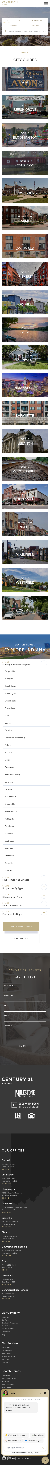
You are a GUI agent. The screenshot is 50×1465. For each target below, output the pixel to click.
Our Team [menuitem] (5, 1320)
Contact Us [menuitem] (6, 1332)
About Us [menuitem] (5, 1317)
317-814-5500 (6, 1255)
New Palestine (11, 811)
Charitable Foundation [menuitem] (10, 1323)
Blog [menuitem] (3, 1334)
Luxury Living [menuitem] (6, 1387)
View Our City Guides (20, 926)
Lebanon (8, 789)
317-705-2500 (6, 1183)
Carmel (8, 722)
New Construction (36, 20)
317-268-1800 (6, 1270)
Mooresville (10, 804)
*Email (6, 1006)
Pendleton (9, 826)
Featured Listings (11, 914)
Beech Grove (10, 686)
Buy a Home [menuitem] (6, 1348)
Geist (7, 759)
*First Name (8, 986)
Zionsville (9, 863)
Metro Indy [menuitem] (5, 1381)
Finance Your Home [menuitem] (8, 1356)
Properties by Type (12, 888)
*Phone (6, 1015)
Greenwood (10, 767)
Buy (8, 20)
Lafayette (9, 781)
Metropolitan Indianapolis (16, 664)
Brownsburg (10, 708)
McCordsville (10, 796)
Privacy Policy (24, 1458)
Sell (19, 20)
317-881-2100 (6, 1212)
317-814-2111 (6, 1299)
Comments (8, 1025)
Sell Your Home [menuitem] (7, 1350)
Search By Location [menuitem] (9, 1378)
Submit (23, 1045)
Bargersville (10, 671)
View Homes (20, 939)
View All (8, 870)
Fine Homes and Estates (15, 879)
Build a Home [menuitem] (6, 1353)
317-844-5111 (6, 1169)
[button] (5, 31)
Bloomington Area (12, 896)
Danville (8, 730)
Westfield (9, 848)
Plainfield (9, 833)
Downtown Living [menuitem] (8, 1384)
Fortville (8, 752)
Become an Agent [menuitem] (8, 1329)
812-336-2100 (6, 1198)
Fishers (8, 745)
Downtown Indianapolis (15, 737)
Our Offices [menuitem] (6, 1326)
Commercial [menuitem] (6, 1362)
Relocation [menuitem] (5, 1359)
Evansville (9, 678)
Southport (9, 840)
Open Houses (36, 25)
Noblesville (9, 818)
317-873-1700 (6, 1227)
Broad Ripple (10, 700)
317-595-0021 (6, 1241)
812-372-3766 (6, 1284)
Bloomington (10, 693)
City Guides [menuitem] (6, 1375)
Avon (7, 715)
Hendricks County (12, 774)
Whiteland (9, 855)
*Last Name (8, 996)
